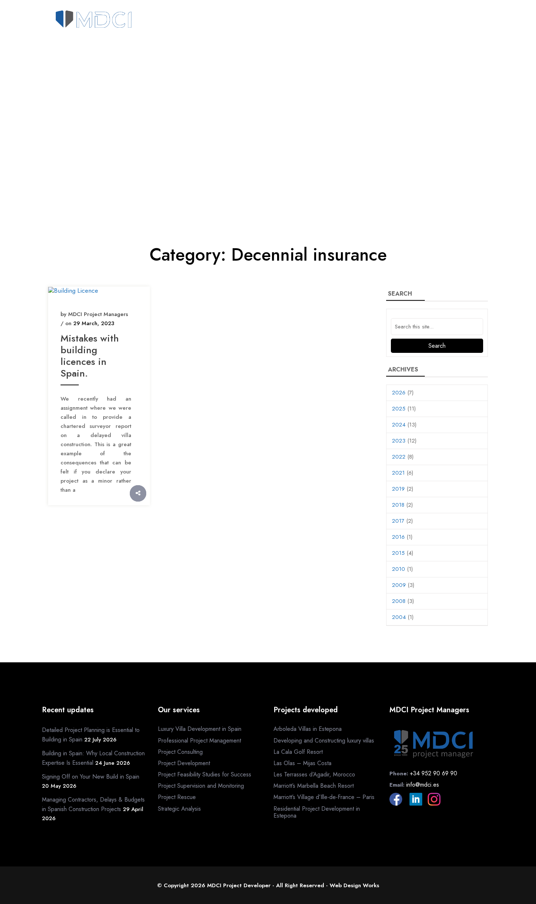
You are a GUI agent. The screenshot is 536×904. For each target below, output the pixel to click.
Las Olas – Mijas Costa (302, 763)
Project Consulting (180, 752)
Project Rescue (177, 797)
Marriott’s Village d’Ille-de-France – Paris (323, 797)
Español (479, 35)
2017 (398, 521)
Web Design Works (354, 885)
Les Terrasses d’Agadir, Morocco (314, 774)
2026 (398, 393)
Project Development (184, 763)
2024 (398, 425)
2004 (399, 617)
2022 (398, 457)
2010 (398, 569)
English (448, 35)
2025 (398, 409)
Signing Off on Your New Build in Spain (90, 776)
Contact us (449, 20)
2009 (399, 585)
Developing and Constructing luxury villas (323, 740)
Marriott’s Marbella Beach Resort (313, 786)
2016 (398, 537)
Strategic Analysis (179, 808)
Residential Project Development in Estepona (316, 812)
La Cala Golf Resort (298, 752)
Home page (183, 20)
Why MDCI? (258, 20)
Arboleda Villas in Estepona (307, 729)
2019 (398, 489)
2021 (398, 473)
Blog (482, 20)
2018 (398, 505)
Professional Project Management (199, 740)
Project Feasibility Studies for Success (204, 774)
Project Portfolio (391, 20)
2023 (398, 441)
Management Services (319, 20)
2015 (398, 553)
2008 (398, 601)
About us (221, 20)
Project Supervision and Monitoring (201, 786)
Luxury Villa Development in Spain (199, 729)
